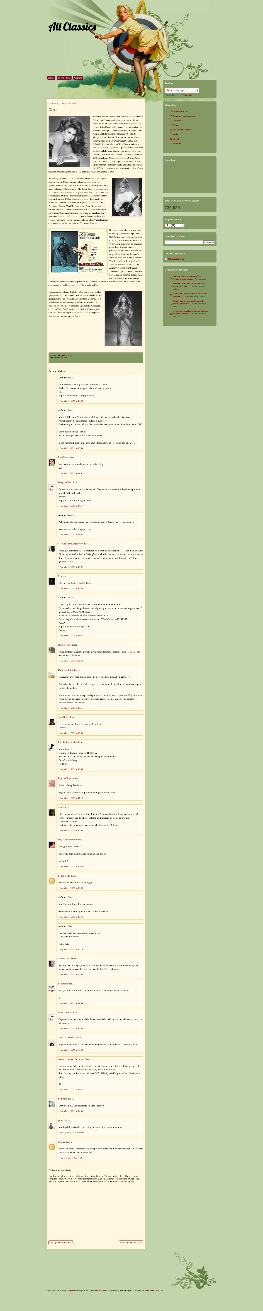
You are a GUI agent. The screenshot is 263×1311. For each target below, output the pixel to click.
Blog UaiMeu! (65, 482)
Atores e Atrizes (180, 111)
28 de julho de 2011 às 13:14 (71, 917)
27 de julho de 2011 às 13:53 (71, 448)
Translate (187, 95)
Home (51, 78)
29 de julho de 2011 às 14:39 (71, 1111)
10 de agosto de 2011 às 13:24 (71, 1133)
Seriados (177, 143)
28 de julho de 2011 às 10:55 (71, 733)
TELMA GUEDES (67, 1037)
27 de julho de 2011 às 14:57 (71, 506)
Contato (78, 78)
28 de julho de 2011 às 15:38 (71, 1028)
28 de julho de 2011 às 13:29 (71, 949)
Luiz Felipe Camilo (67, 742)
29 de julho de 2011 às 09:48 (71, 1050)
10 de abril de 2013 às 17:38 (70, 1158)
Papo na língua (65, 778)
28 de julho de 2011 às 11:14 (71, 798)
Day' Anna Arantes (67, 839)
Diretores (177, 121)
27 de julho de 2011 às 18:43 (71, 661)
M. (59, 576)
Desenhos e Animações (184, 116)
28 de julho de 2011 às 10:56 (71, 769)
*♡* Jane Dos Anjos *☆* (70, 544)
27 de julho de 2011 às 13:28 (71, 401)
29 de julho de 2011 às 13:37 (71, 1090)
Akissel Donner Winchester (71, 1059)
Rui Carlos (63, 457)
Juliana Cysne (65, 958)
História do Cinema (182, 130)
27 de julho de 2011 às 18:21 (71, 635)
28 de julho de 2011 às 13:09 (71, 888)
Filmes (176, 125)
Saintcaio (62, 1099)
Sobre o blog (64, 78)
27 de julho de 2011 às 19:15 (71, 708)
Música (64, 358)
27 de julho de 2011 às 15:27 (71, 535)
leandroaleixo (65, 645)
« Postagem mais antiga (131, 1242)
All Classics (72, 26)
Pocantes (62, 983)
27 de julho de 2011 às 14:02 (71, 473)
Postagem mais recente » (61, 1242)
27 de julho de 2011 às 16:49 (71, 588)
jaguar (61, 1120)
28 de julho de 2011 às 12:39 (71, 866)
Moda (175, 134)
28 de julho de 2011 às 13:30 (71, 974)
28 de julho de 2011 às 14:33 (71, 1003)
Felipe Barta (64, 876)
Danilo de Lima (65, 670)
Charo (52, 109)
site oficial (63, 312)
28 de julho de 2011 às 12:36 (71, 830)
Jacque (61, 807)
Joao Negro (63, 717)
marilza (61, 1142)
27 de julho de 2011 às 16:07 (71, 567)
